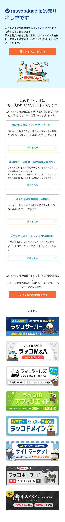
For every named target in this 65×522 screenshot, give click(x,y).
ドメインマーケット (48, 28)
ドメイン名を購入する (34, 51)
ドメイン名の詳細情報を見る (32, 295)
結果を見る (32, 147)
